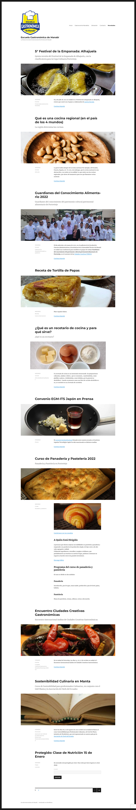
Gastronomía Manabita (82, 25)
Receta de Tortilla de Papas (57, 270)
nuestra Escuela (89, 102)
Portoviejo (42, 668)
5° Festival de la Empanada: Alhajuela (65, 51)
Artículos (37, 172)
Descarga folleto (59, 560)
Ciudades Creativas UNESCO (83, 254)
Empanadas (38, 104)
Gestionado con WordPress (45, 802)
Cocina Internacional (40, 316)
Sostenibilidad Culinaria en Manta (62, 681)
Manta (40, 739)
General (37, 169)
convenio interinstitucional (63, 440)
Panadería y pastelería (40, 508)
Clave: (56, 769)
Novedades (111, 25)
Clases (36, 765)
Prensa (36, 442)
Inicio (70, 25)
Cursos (36, 506)
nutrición (37, 767)
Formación (38, 731)
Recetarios (42, 378)
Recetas (37, 313)
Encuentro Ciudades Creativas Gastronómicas (59, 613)
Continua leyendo (59, 106)
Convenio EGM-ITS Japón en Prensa (64, 399)
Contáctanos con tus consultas (63, 533)
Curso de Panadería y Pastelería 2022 (65, 459)
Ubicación (94, 25)
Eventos (37, 101)
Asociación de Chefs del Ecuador (64, 736)
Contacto (103, 25)
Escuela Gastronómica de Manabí (40, 37)
